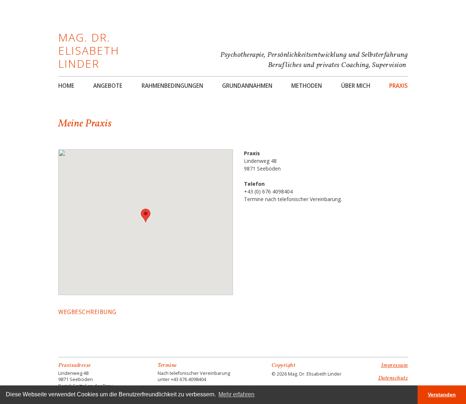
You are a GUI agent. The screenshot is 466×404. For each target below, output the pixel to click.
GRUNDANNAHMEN (247, 86)
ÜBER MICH (355, 86)
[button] (145, 215)
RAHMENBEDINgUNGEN (172, 86)
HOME (66, 86)
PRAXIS (398, 86)
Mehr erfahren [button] (236, 394)
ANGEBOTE (107, 86)
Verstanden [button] (442, 394)
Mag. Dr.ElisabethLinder (88, 50)
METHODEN (306, 86)
